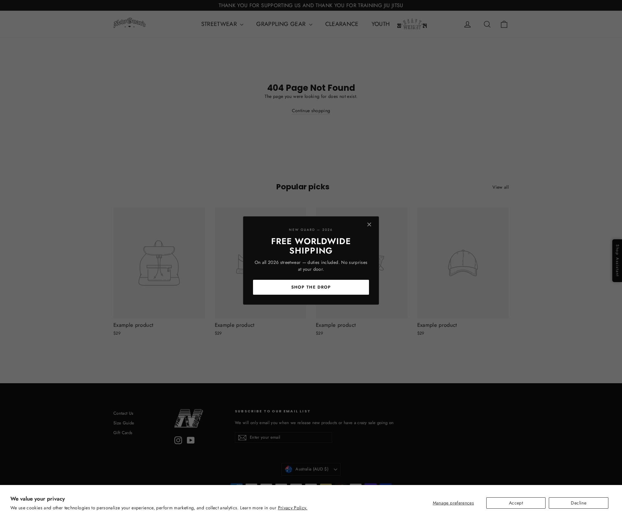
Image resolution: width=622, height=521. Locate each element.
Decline (578, 503)
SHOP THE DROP (311, 287)
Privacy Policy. (292, 507)
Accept (516, 503)
